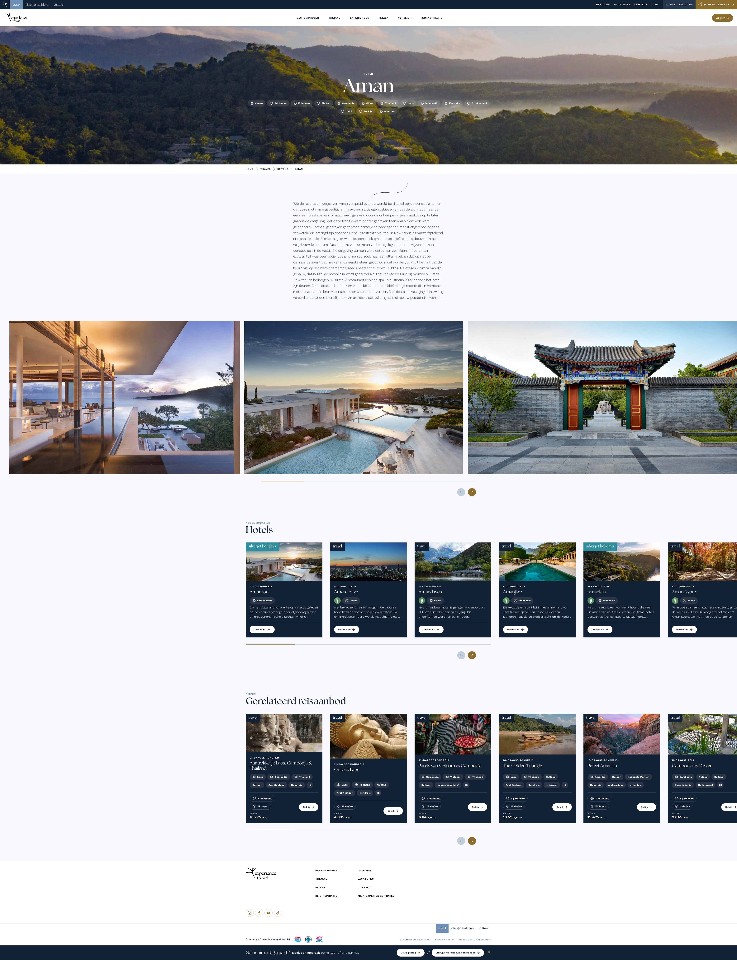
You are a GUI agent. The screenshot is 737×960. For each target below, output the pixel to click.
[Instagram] (250, 913)
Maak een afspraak (306, 952)
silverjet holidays (37, 4)
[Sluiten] (489, 953)
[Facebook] (259, 913)
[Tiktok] (278, 913)
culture (58, 4)
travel (16, 4)
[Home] (5, 4)
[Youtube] (268, 913)
